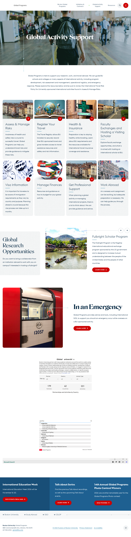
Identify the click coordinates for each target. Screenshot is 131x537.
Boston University (12, 514)
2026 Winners (102, 503)
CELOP (58, 514)
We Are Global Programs (62, 5)
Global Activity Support (98, 5)
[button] (119, 5)
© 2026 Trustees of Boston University (65, 528)
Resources (111, 5)
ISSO (46, 514)
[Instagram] (125, 528)
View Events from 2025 (14, 499)
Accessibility (98, 528)
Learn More (81, 328)
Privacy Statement (85, 528)
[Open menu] (125, 5)
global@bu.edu (18, 530)
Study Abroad (31, 514)
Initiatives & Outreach (80, 5)
